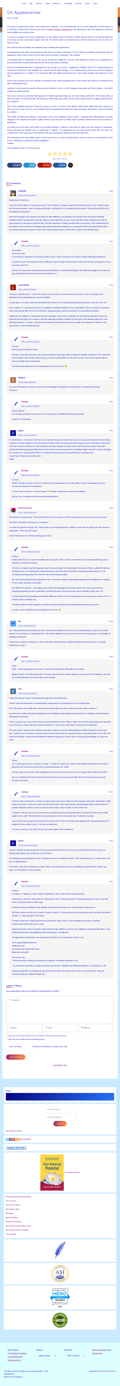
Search (8, 1091)
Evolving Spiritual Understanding (18, 1196)
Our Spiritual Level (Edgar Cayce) (18, 1226)
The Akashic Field (12, 1209)
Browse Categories (99, 1350)
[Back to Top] (111, 1383)
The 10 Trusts (11, 1200)
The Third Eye (11, 1234)
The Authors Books (72, 1172)
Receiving (9, 1213)
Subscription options (14, 1130)
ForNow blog (97, 1353)
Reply (111, 191)
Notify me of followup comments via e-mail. (50, 1046)
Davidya (37, 148)
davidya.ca (60, 1297)
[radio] (50, 154)
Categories (68, 1350)
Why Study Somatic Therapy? (17, 1230)
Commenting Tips (60, 1065)
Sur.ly (64, 1302)
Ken (20, 689)
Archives (39, 1350)
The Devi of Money (13, 1205)
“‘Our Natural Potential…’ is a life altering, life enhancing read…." (17, 1357)
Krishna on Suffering (13, 1221)
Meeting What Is (12, 1217)
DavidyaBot (26, 1139)
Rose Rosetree (25, 508)
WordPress (111, 1371)
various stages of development (60, 29)
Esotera (101, 1371)
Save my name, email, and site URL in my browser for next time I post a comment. (37, 1035)
